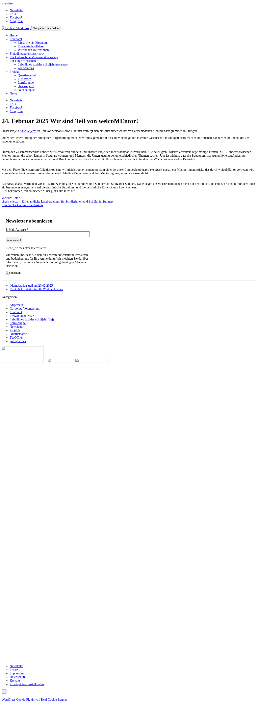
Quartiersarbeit (27, 75)
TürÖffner (24, 79)
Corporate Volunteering (25, 308)
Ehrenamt (16, 39)
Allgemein (16, 305)
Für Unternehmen (34, 57)
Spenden (7, 3)
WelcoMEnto (10, 198)
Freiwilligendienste (27, 53)
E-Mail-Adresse (17, 229)
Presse (14, 669)
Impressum (17, 673)
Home (14, 35)
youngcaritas (26, 68)
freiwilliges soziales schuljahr (43, 64)
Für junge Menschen (23, 60)
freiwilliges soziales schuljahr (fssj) (32, 319)
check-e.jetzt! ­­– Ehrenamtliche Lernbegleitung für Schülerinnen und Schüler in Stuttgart (57, 201)
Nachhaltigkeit (27, 90)
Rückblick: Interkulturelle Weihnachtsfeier (36, 289)
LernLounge (26, 82)
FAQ (13, 14)
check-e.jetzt (26, 86)
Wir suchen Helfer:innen (33, 50)
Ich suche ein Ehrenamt (33, 42)
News (13, 93)
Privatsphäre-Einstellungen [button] (27, 684)
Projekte (15, 71)
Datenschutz (17, 677)
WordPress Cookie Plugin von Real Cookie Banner (34, 699)
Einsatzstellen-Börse (31, 46)
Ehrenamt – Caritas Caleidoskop (22, 205)
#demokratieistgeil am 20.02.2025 (31, 285)
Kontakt (15, 680)
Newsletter (16, 10)
